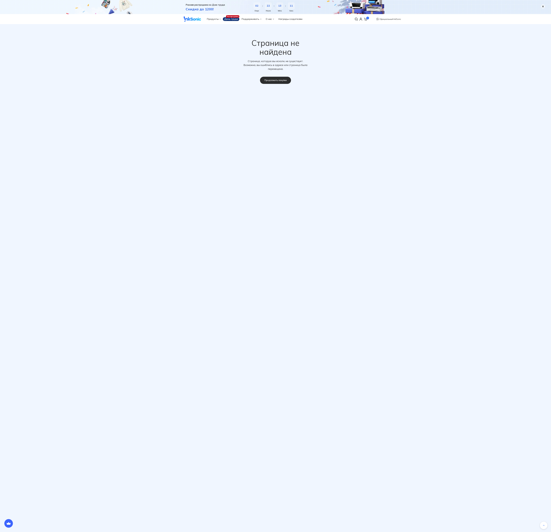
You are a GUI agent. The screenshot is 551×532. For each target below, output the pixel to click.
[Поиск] (356, 19)
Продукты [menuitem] (213, 19)
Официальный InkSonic (390, 19)
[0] (365, 19)
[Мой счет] (360, 19)
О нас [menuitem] (269, 19)
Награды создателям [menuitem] (290, 19)
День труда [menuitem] (231, 19)
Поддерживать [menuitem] (250, 19)
